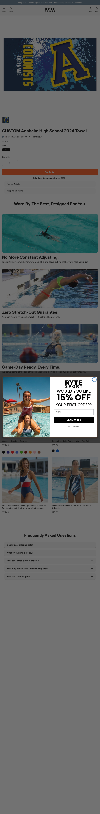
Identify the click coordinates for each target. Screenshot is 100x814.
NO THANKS (74, 427)
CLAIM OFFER (74, 419)
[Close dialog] (94, 379)
